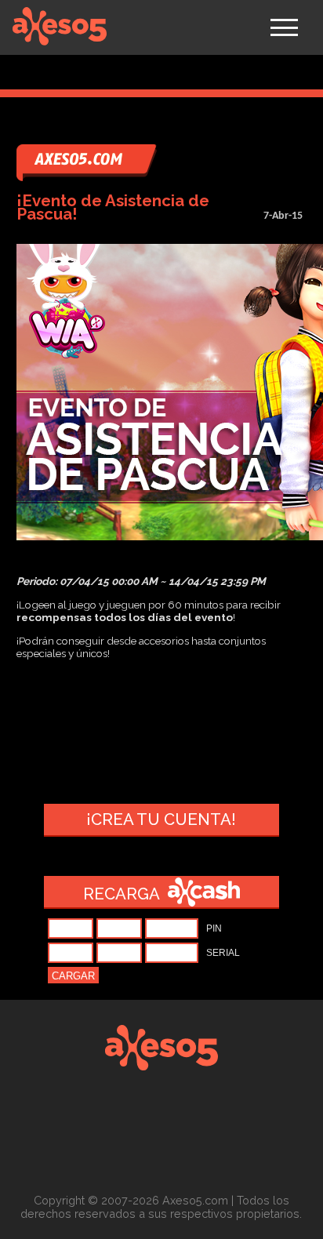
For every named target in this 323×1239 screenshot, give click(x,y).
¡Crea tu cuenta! (161, 819)
